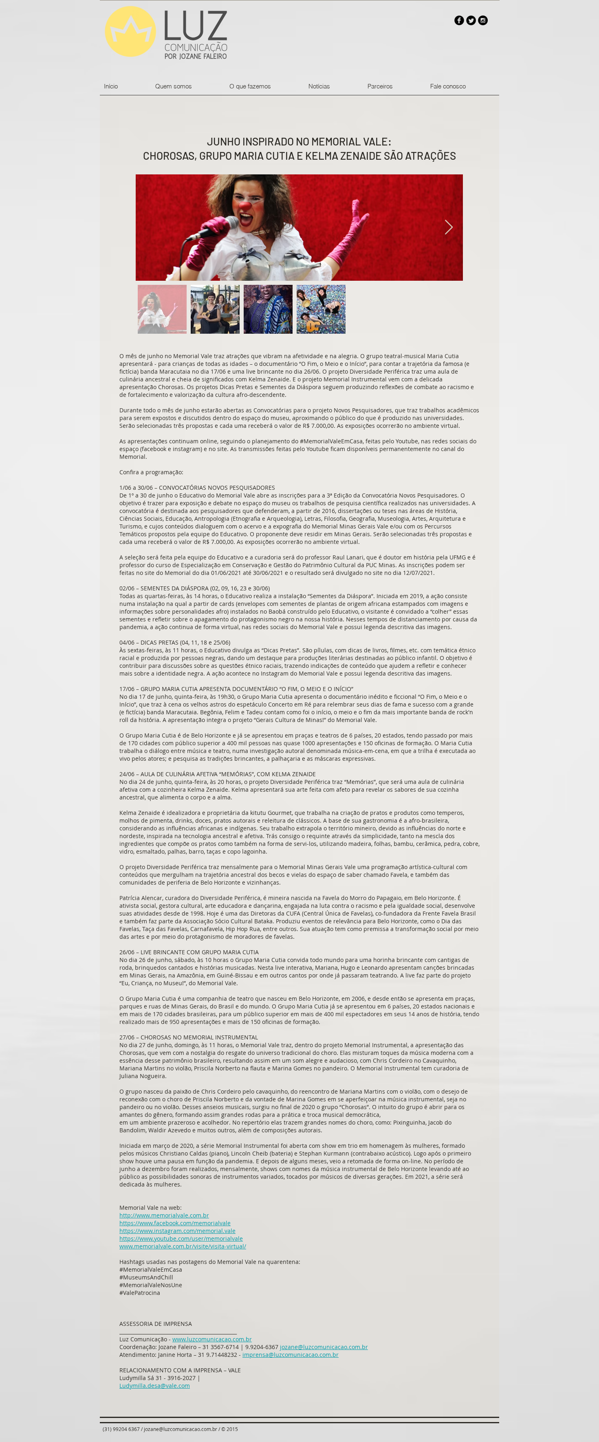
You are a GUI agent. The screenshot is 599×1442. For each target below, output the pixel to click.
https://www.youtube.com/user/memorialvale (181, 1238)
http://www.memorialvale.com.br (164, 1215)
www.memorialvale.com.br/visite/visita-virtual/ (182, 1246)
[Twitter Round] (471, 20)
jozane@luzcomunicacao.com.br (324, 1347)
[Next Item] (449, 228)
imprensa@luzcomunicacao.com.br (290, 1354)
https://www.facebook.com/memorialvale (175, 1223)
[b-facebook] (459, 20)
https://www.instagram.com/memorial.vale (177, 1231)
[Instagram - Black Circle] (483, 20)
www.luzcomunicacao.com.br (212, 1339)
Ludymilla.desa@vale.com (154, 1385)
